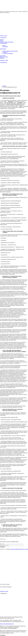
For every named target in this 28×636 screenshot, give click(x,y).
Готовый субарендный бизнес (6, 42)
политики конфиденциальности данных (19, 549)
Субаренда (5, 52)
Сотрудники (2, 55)
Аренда (4, 45)
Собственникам (3, 43)
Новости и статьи (4, 56)
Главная (2, 39)
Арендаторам (3, 48)
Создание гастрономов (8, 53)
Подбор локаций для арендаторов (10, 51)
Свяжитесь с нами (3, 35)
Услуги (1, 40)
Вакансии (2, 58)
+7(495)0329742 (3, 37)
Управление (5, 46)
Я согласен (3, 635)
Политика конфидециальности (7, 623)
